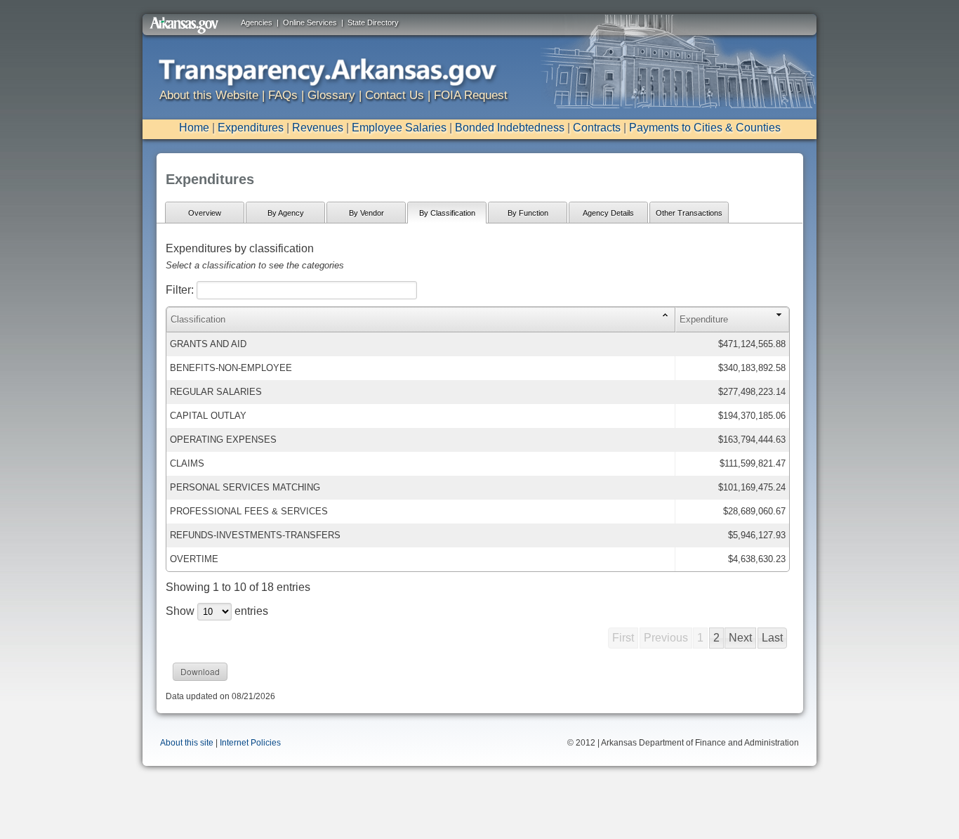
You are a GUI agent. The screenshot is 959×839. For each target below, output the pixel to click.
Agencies (256, 22)
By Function (528, 213)
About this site (186, 743)
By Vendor (366, 213)
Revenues (317, 128)
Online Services (310, 22)
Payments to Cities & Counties (705, 128)
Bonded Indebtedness (509, 128)
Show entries (217, 611)
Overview (204, 213)
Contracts (597, 128)
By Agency (285, 213)
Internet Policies (250, 743)
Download (200, 671)
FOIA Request (471, 95)
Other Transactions (689, 213)
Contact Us (394, 95)
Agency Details (608, 213)
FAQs (283, 95)
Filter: (181, 290)
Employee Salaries (399, 128)
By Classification (447, 213)
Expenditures (251, 128)
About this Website (208, 95)
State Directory (373, 22)
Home (194, 128)
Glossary (331, 95)
